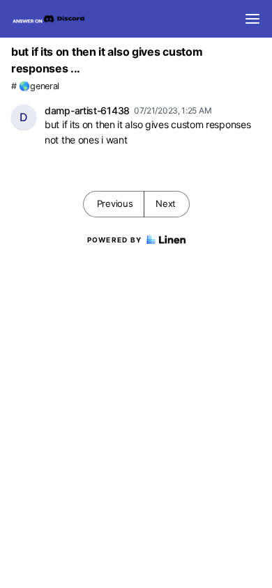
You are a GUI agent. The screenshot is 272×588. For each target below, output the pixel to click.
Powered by (114, 239)
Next (166, 203)
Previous (115, 203)
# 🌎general (35, 86)
